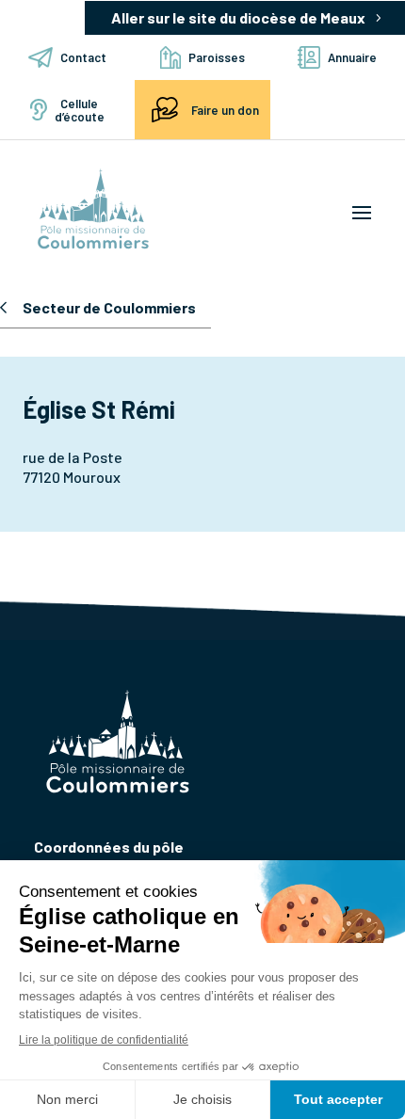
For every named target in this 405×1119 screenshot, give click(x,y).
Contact (83, 57)
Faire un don (225, 110)
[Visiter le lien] (93, 210)
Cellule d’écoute (80, 110)
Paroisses (216, 57)
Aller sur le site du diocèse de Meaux (238, 17)
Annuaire (352, 57)
